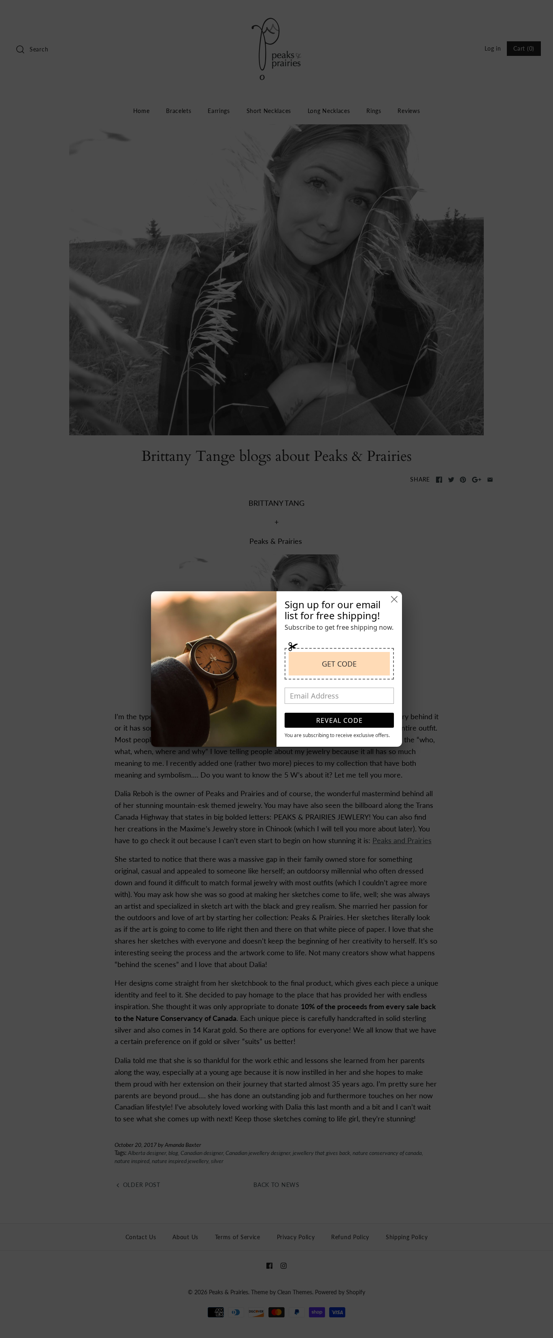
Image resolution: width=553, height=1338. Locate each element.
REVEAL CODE (339, 720)
